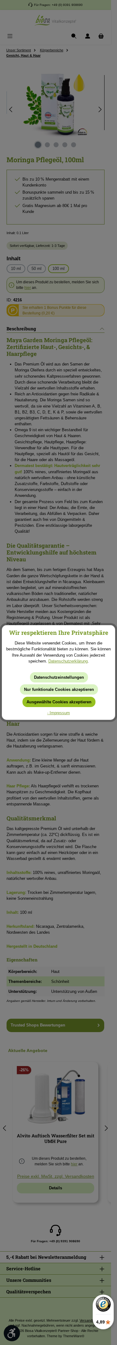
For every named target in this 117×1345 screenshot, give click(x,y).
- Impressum (58, 712)
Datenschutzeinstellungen (59, 677)
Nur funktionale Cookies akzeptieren (59, 689)
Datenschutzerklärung (68, 661)
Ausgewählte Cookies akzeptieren (59, 702)
